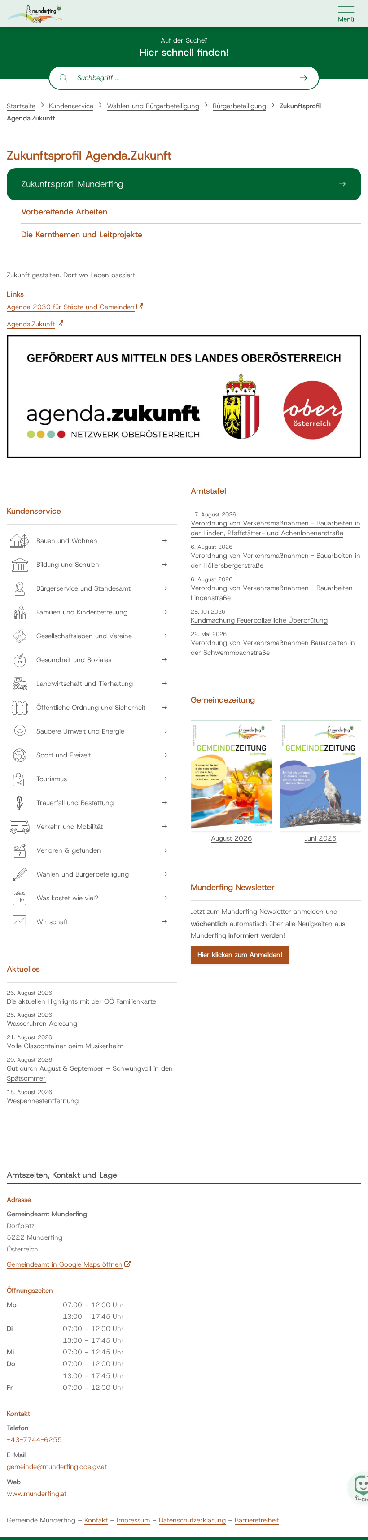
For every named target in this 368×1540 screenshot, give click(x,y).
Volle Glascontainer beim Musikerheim (65, 1046)
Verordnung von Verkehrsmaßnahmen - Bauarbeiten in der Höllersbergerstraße (275, 560)
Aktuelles (23, 969)
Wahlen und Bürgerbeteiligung (153, 106)
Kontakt (96, 1520)
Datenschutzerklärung (192, 1520)
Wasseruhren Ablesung (42, 1023)
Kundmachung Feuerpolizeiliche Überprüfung (259, 620)
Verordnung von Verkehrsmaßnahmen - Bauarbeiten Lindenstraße (272, 593)
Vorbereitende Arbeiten (64, 212)
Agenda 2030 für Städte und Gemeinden (75, 307)
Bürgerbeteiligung (239, 106)
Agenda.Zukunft (35, 324)
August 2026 (231, 838)
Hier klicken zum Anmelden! (239, 954)
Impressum (133, 1520)
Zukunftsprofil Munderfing (72, 184)
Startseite (21, 106)
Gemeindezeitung (223, 699)
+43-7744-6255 (34, 1439)
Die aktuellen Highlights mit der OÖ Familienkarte (81, 1001)
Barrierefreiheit (257, 1520)
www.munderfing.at (36, 1493)
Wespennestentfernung (43, 1100)
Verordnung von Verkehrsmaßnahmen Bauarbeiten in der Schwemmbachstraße (273, 648)
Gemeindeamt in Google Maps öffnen (69, 1264)
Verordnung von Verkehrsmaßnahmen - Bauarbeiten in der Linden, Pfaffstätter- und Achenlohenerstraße (275, 528)
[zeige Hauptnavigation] (346, 13)
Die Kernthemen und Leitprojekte (81, 235)
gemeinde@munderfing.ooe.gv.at (57, 1466)
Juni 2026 (321, 838)
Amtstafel (208, 490)
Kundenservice (71, 106)
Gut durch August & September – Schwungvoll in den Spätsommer (90, 1073)
